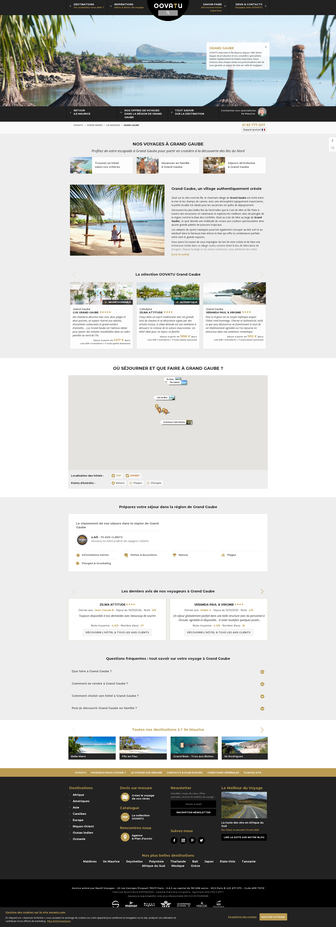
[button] (158, 407)
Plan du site (252, 772)
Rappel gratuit (252, 129)
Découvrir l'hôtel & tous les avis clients (117, 632)
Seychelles (134, 861)
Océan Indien (94, 125)
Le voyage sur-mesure (146, 772)
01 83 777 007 (253, 125)
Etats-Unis (227, 861)
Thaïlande (178, 861)
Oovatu (78, 125)
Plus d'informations (59, 921)
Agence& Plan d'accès (142, 837)
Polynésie (156, 861)
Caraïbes (79, 813)
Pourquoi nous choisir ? (108, 772)
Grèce (195, 866)
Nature (120, 483)
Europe (78, 820)
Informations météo (95, 555)
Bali (195, 861)
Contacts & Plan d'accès (184, 772)
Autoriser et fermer (273, 916)
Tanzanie (249, 861)
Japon (209, 861)
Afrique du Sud (153, 866)
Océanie (79, 839)
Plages (138, 483)
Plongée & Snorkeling (96, 563)
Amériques (81, 801)
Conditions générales (223, 772)
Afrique (78, 795)
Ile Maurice (113, 125)
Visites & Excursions (143, 555)
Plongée (156, 483)
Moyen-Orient (83, 826)
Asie (76, 807)
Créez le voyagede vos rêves (143, 797)
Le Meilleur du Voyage (242, 788)
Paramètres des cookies (242, 916)
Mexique (178, 866)
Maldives (90, 861)
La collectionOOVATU (141, 817)
